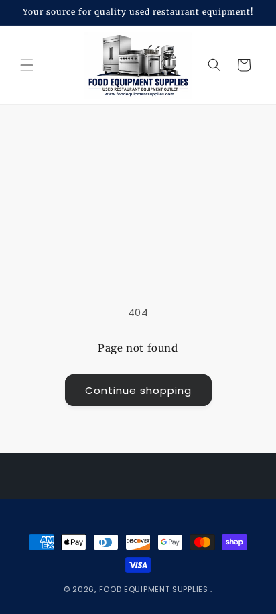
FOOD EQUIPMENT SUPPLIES (155, 589)
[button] (27, 65)
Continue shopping (138, 390)
